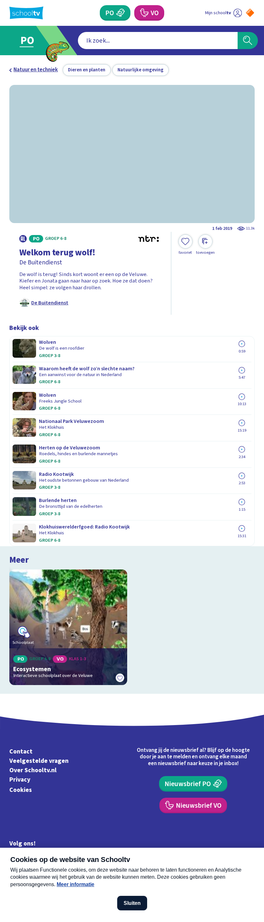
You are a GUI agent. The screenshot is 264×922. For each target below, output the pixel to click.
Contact (21, 751)
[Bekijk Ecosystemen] (68, 627)
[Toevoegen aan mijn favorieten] (120, 678)
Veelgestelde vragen (39, 760)
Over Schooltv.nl (33, 770)
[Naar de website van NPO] (250, 12)
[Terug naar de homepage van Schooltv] (26, 12)
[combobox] (158, 40)
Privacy (19, 779)
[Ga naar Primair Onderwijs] (31, 40)
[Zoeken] (248, 40)
